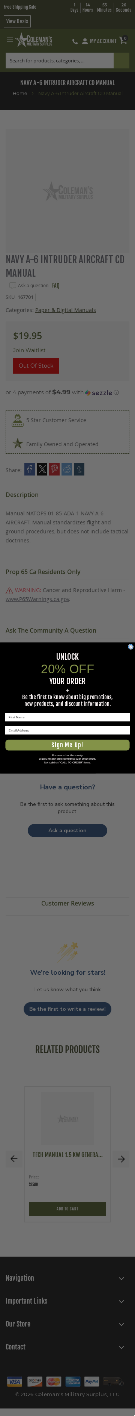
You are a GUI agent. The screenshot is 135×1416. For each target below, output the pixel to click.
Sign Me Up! (67, 745)
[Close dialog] (130, 646)
